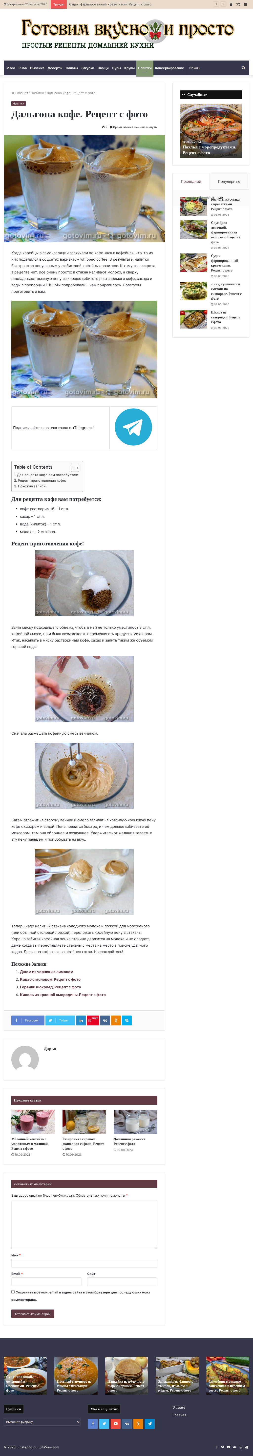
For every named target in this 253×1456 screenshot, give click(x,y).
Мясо (10, 68)
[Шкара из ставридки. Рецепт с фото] (193, 319)
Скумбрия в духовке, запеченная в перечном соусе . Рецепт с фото (227, 1386)
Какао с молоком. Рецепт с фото (50, 979)
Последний (191, 181)
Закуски (87, 68)
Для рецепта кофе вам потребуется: (47, 475)
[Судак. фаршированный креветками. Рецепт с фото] (193, 262)
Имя (16, 1255)
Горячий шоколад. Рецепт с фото (50, 987)
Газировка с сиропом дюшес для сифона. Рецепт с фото (83, 1144)
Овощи (103, 68)
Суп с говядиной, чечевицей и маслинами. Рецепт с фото (22, 1383)
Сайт (91, 1274)
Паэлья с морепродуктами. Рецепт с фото (209, 150)
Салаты (72, 68)
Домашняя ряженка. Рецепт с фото (130, 1141)
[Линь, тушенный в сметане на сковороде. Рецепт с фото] (193, 291)
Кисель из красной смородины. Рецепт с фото (63, 994)
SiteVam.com (49, 1447)
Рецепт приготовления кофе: (42, 480)
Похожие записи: (32, 486)
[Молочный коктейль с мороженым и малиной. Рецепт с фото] (33, 1122)
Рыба (23, 68)
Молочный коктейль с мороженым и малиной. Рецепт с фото (30, 1144)
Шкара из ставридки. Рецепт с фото (225, 317)
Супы (116, 68)
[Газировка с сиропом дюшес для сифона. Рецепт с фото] (84, 1122)
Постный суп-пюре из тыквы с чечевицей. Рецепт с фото (74, 1386)
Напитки (145, 68)
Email (17, 1274)
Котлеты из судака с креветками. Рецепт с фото (225, 204)
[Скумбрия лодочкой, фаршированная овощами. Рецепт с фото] (193, 229)
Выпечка (37, 68)
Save (95, 1018)
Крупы (129, 68)
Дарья (50, 1048)
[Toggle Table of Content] (72, 468)
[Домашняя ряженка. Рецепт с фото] (135, 1122)
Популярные (229, 181)
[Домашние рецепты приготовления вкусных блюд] (126, 35)
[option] (211, 131)
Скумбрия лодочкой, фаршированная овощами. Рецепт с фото (225, 232)
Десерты (55, 68)
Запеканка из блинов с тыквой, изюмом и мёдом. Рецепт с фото (175, 1386)
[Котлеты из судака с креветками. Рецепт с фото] (193, 206)
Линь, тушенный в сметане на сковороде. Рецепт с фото (226, 291)
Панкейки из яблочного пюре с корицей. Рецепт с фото (126, 1386)
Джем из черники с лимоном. (47, 971)
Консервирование (169, 68)
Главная (21, 93)
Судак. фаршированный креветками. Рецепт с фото (110, 4)
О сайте (178, 1407)
